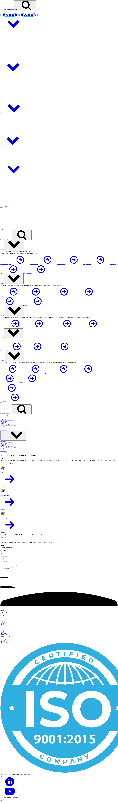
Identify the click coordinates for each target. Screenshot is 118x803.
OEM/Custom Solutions (24, 305)
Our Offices (2, 620)
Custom (2, 635)
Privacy (1, 800)
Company (2, 173)
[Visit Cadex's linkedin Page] (9, 786)
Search (15, 9)
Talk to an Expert (3, 206)
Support (2, 145)
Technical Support (4, 350)
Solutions (2, 28)
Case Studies (27, 327)
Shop (7, 9)
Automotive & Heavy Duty (5, 264)
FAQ (27, 350)
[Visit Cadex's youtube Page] (9, 795)
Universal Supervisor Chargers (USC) (7, 424)
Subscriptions (11, 9)
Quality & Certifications (49, 373)
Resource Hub (3, 327)
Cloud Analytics (76, 295)
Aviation (2, 629)
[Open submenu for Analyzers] (5, 419)
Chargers (25, 295)
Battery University (80, 327)
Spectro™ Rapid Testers (50, 295)
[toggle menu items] (4, 621)
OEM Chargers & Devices (5, 636)
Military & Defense (61, 264)
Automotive (2, 622)
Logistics (2, 626)
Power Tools (2, 627)
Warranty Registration (51, 350)
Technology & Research (53, 327)
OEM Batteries (3, 637)
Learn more (2, 776)
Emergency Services (87, 264)
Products (2, 71)
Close (2, 228)
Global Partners (76, 373)
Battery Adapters (3, 421)
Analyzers (2, 295)
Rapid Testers (3, 426)
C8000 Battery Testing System (6, 422)
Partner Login (3, 9)
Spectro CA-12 (3, 429)
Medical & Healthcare (34, 264)
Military (2, 624)
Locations (21, 382)
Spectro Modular (3, 427)
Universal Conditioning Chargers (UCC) (8, 425)
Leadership (24, 373)
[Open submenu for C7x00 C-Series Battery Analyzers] (14, 420)
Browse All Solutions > (27, 273)
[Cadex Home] (9, 19)
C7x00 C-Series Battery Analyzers (7, 420)
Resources (2, 112)
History (1, 373)
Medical (2, 623)
